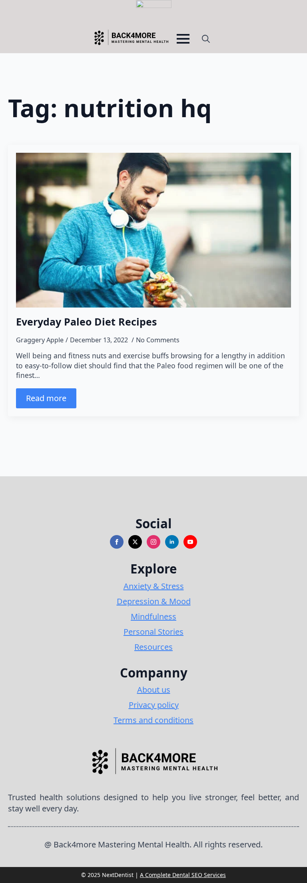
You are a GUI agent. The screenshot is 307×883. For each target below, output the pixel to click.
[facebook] (117, 542)
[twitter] (135, 542)
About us (153, 689)
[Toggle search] (205, 38)
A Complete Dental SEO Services (183, 875)
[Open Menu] (183, 38)
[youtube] (190, 542)
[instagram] (153, 542)
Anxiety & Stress (154, 586)
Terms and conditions (153, 720)
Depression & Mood (154, 601)
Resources (153, 646)
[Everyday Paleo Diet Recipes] (153, 230)
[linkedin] (172, 542)
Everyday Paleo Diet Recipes (86, 322)
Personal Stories (153, 631)
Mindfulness (153, 616)
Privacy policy (154, 704)
